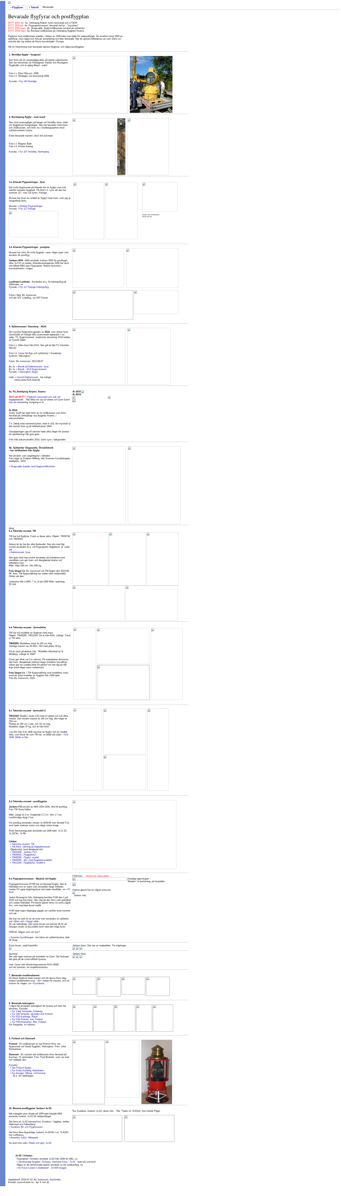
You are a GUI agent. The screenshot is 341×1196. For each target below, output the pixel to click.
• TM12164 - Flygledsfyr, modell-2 (27, 862)
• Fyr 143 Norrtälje (27, 81)
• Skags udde (32, 921)
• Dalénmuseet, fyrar (19, 552)
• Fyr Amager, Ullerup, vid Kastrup (27, 1073)
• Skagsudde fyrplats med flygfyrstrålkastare (32, 466)
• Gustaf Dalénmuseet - (27, 377)
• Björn (16, 921)
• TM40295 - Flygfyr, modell (24, 857)
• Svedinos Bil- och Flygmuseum (26, 1127)
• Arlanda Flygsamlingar (30, 206)
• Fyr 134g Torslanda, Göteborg (26, 1011)
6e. (18, 25)
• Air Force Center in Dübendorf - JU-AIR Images (42, 1167)
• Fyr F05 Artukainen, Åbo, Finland (28, 1022)
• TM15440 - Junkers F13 (23, 852)
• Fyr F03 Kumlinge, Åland (23, 1016)
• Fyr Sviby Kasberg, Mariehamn (27, 1070)
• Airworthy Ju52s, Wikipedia (23, 1137)
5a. (18, 23)
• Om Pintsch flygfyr (20, 1067)
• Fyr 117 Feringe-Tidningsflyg (33, 287)
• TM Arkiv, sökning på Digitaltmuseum (30, 846)
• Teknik (34, 7)
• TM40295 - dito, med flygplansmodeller (31, 860)
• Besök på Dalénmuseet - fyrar (32, 366)
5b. (19, 28)
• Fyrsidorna (38, 983)
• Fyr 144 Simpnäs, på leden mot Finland (31, 1014)
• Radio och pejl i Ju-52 (39, 1143)
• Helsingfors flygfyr (28, 372)
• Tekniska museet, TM (22, 844)
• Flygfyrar (17, 7)
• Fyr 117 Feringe (27, 208)
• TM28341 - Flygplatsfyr (23, 854)
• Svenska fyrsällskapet (21, 937)
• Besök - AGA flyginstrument (31, 369)
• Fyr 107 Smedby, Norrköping (33, 151)
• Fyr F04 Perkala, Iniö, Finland (26, 1019)
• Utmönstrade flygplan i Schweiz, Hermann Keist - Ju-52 (46, 1161)
